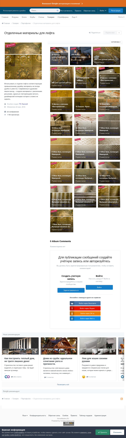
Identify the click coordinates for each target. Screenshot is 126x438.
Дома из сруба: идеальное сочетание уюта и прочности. (57, 361)
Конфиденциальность (38, 415)
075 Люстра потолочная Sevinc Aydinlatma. (79, 57)
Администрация (100, 415)
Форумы (15, 17)
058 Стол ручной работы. (62, 82)
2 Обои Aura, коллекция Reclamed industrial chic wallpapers (108, 201)
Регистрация (115, 10)
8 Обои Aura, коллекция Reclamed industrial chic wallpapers (85, 201)
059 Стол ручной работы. (104, 59)
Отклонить (117, 432)
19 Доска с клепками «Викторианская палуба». (60, 106)
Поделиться (95, 32)
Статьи (41, 17)
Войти (102, 10)
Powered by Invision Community (63, 421)
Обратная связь (89, 10)
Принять (103, 432)
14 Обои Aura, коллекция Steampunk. (61, 129)
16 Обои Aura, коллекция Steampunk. (108, 105)
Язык (24, 415)
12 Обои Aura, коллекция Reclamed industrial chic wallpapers (107, 179)
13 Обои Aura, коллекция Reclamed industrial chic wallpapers (84, 179)
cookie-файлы (19, 432)
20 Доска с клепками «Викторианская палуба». (108, 80)
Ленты (120, 17)
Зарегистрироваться (71, 290)
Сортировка (115, 42)
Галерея (50, 17)
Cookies (65, 415)
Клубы (32, 17)
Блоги (24, 17)
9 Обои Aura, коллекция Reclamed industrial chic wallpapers (61, 201)
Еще (74, 17)
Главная (5, 17)
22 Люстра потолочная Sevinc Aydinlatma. (59, 57)
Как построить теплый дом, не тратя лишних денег (19, 360)
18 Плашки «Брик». (83, 106)
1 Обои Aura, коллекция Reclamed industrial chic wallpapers (61, 226)
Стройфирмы (63, 17)
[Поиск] (57, 10)
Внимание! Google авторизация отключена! (61, 3)
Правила (78, 10)
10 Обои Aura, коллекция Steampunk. (85, 129)
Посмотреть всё (63, 384)
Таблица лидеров (85, 415)
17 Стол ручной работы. (83, 79)
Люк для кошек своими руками (94, 360)
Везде (49, 10)
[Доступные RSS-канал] (121, 398)
